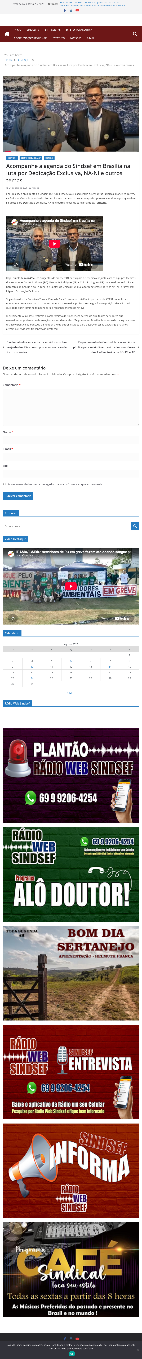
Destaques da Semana (31, 158)
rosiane (35, 187)
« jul (69, 692)
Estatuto (59, 38)
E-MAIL (91, 38)
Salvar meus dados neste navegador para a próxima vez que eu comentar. (55, 484)
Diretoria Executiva (79, 29)
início (17, 29)
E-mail (8, 449)
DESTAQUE (12, 158)
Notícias (75, 38)
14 (110, 666)
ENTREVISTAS (53, 29)
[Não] (137, 1350)
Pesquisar (135, 526)
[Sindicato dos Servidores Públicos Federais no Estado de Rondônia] (7, 34)
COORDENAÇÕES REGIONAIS (30, 38)
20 (90, 672)
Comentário (12, 385)
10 (32, 666)
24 (32, 678)
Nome (8, 432)
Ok (71, 1353)
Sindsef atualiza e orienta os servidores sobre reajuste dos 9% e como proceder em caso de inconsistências (37, 347)
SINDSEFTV (33, 29)
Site (5, 466)
